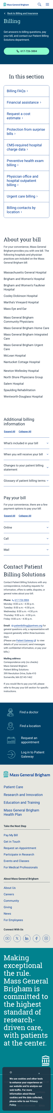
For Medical (21, 867)
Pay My (11, 835)
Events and (16, 861)
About (10, 888)
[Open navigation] (47, 4)
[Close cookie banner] (39, 1074)
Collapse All (25, 431)
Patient (24, 640)
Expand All (9, 431)
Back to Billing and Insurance (22, 13)
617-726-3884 (28, 51)
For (13, 920)
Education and (22, 802)
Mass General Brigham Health (21, 812)
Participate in (19, 854)
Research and (23, 795)
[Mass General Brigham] (16, 4)
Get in (12, 841)
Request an (20, 848)
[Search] (39, 4)
